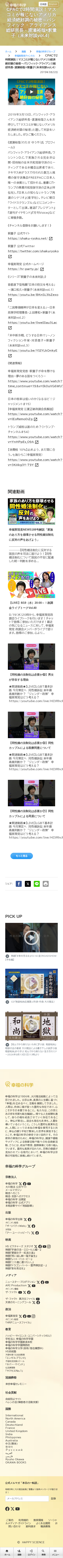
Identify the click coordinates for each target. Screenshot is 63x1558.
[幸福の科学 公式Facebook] (7, 1508)
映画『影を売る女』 (15, 1268)
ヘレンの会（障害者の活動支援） (22, 1402)
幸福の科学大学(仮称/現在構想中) (24, 1348)
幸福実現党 (11, 1316)
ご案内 (9, 1520)
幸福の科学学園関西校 (17, 1345)
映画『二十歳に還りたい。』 (19, 1262)
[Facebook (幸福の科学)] (24, 1183)
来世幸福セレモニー (15, 1384)
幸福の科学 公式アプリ (17, 1202)
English (53, 4)
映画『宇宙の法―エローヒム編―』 (23, 1249)
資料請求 (31, 1526)
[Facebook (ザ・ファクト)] (29, 1292)
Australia (11, 1440)
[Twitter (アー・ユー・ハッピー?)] (32, 1233)
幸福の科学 (11, 1183)
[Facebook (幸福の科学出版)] (29, 1219)
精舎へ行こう (12, 1193)
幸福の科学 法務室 (15, 1199)
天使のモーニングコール (18, 1302)
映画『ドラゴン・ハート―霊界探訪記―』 (26, 1265)
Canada (10, 1421)
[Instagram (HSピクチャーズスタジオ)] (49, 1246)
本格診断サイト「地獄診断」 (19, 1206)
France (10, 1428)
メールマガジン (13, 1190)
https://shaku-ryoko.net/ (30, 238)
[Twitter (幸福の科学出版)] (25, 1219)
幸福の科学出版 (14, 1219)
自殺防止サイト (13, 1399)
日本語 (43, 4)
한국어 (9, 1447)
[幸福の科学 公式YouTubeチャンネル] (17, 1508)
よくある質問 (43, 1523)
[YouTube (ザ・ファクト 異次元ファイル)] (38, 1299)
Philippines (13, 1437)
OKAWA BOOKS (15, 1462)
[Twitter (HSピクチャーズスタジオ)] (35, 1246)
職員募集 (45, 1526)
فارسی (9, 1456)
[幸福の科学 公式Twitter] (12, 1508)
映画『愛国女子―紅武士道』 (20, 1253)
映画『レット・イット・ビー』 (18, 1259)
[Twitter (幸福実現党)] (20, 1316)
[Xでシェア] (28, 884)
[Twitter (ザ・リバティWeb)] (29, 1226)
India (8, 1434)
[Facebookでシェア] (19, 884)
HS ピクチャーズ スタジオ (19, 1246)
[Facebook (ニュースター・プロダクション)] (42, 1282)
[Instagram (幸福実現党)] (33, 1316)
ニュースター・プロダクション (20, 1282)
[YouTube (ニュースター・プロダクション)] (47, 1282)
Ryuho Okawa (14, 1459)
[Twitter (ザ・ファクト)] (24, 1292)
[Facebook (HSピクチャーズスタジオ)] (40, 1246)
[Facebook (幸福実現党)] (24, 1316)
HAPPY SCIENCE (33, 1542)
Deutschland (14, 1425)
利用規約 (23, 1520)
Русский (14, 1450)
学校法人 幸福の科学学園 (19, 1339)
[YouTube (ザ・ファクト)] (20, 1292)
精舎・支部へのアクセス (17, 1196)
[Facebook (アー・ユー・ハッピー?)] (37, 1233)
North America (15, 1418)
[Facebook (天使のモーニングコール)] (38, 1302)
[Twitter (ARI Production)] (29, 1285)
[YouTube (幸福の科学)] (29, 1183)
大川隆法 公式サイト (16, 1187)
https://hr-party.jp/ (26, 269)
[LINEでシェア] (37, 884)
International (14, 1415)
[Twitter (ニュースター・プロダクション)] (38, 1282)
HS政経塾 (10, 1351)
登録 (53, 1498)
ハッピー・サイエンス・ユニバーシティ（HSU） (28, 1336)
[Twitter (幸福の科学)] (20, 1183)
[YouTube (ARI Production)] (33, 1285)
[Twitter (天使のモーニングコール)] (34, 1302)
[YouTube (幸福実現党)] (29, 1316)
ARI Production (16, 1285)
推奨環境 (38, 1520)
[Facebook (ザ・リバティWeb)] (33, 1226)
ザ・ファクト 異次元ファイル (20, 1299)
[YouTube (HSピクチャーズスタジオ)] (44, 1246)
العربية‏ (8, 1453)
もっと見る (21, 856)
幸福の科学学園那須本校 (18, 1342)
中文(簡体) (11, 1443)
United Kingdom (16, 1431)
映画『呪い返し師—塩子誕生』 (21, 1256)
